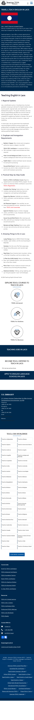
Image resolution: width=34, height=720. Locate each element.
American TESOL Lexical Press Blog (17, 665)
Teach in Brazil (22, 509)
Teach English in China (24, 674)
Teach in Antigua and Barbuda (23, 455)
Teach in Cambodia (7, 525)
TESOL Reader (5, 616)
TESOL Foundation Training (8, 575)
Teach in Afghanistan (7, 439)
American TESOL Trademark (17, 694)
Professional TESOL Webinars (9, 609)
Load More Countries (17, 554)
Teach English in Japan (8, 677)
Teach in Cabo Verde (23, 530)
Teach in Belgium (22, 487)
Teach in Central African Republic (24, 536)
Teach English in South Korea (24, 677)
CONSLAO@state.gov (6, 416)
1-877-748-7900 (9, 630)
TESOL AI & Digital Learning (8, 599)
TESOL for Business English (8, 585)
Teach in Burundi (22, 519)
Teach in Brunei (6, 514)
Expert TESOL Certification (8, 579)
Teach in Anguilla (6, 455)
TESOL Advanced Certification (9, 572)
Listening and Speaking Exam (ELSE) (11, 647)
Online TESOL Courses (10, 674)
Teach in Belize (6, 493)
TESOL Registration (9, 186)
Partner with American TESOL (10, 691)
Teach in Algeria (6, 444)
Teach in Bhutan (22, 498)
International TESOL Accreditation (17, 685)
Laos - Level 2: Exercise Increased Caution (12, 26)
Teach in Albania (22, 439)
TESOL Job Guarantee (13, 207)
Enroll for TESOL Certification (9, 569)
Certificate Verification (24, 688)
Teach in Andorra (6, 450)
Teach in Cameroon (23, 525)
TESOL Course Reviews (10, 688)
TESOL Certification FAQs (8, 606)
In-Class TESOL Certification (8, 589)
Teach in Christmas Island (24, 546)
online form (12, 368)
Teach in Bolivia (6, 503)
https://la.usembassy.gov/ (8, 420)
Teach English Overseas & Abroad (17, 671)
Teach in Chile (21, 541)
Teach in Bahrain (22, 476)
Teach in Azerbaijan (23, 471)
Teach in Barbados (23, 482)
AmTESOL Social (9, 633)
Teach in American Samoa (25, 444)
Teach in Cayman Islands (8, 535)
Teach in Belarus (6, 487)
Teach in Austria (6, 471)
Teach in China (5, 546)
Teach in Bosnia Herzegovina (22, 504)
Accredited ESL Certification (17, 668)
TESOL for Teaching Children (8, 582)
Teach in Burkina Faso (7, 519)
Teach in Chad (5, 541)
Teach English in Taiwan (17, 680)
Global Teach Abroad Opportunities (17, 682)
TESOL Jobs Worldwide (7, 613)
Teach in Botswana (7, 509)
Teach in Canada (6, 530)
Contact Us (7, 626)
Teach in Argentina (7, 460)
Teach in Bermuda (6, 498)
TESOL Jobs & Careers (7, 603)
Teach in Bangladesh (7, 482)
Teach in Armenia (22, 460)
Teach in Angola (22, 450)
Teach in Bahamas (6, 476)
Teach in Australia (22, 466)
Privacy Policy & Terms (26, 691)
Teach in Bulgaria (22, 514)
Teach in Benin (22, 493)
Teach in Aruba (6, 466)
